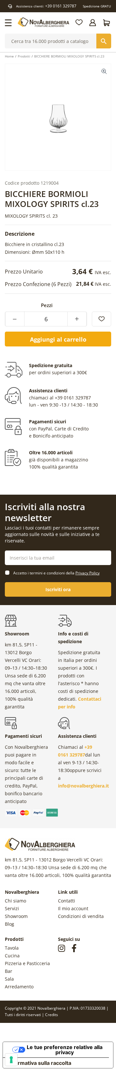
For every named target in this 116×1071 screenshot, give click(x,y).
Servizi (12, 908)
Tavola (12, 948)
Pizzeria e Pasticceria (27, 963)
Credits (51, 1014)
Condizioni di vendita (81, 916)
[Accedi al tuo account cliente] (93, 22)
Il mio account (73, 908)
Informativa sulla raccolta (39, 1063)
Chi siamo (15, 901)
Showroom (16, 916)
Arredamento (19, 986)
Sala (9, 979)
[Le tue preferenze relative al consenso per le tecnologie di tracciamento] (11, 1060)
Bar (8, 971)
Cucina (12, 956)
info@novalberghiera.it (83, 786)
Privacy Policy (87, 573)
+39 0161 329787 (60, 6)
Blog (9, 924)
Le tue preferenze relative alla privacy (64, 1050)
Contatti (66, 901)
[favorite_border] (101, 319)
